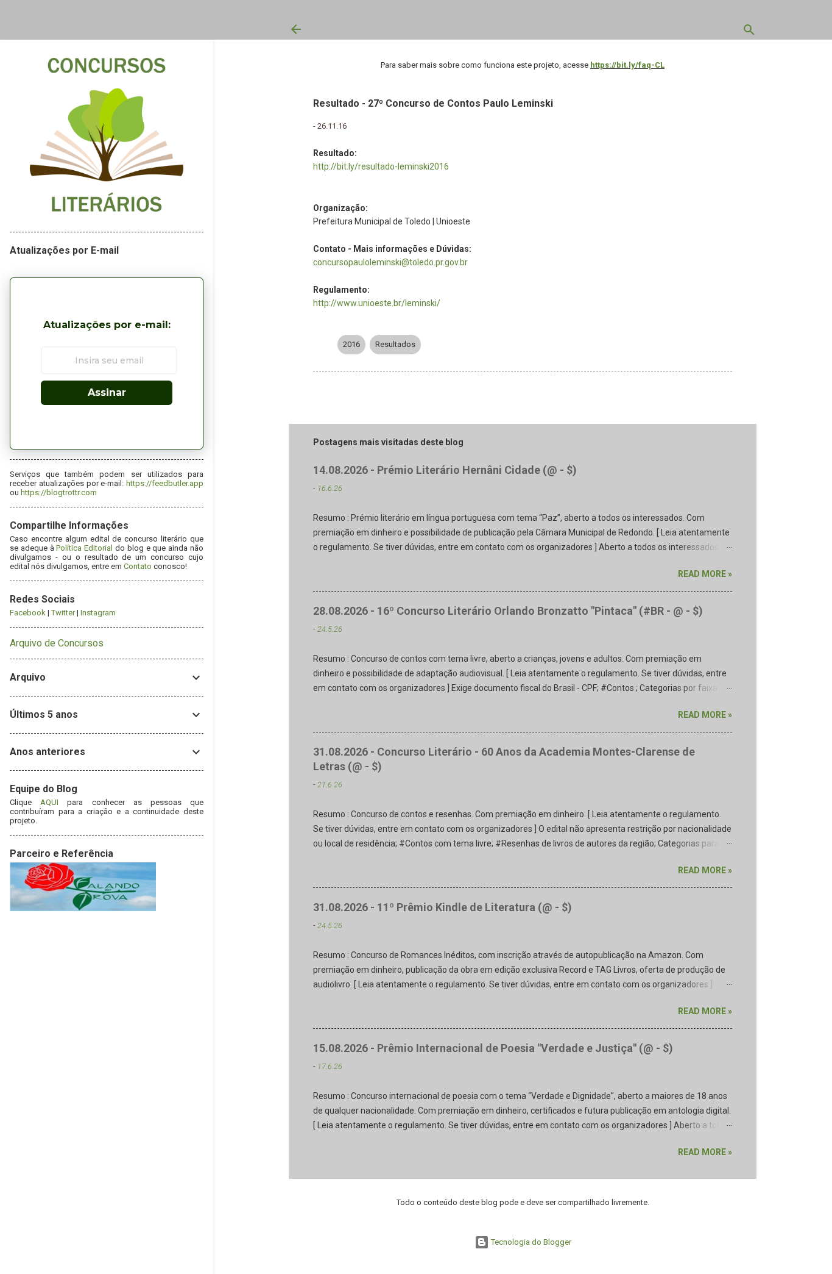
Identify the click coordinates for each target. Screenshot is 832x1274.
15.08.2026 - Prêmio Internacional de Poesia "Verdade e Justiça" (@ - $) (493, 1048)
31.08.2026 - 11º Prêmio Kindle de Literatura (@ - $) (442, 907)
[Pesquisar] (749, 32)
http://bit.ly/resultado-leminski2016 (381, 166)
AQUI (49, 802)
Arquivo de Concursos (57, 643)
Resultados (395, 344)
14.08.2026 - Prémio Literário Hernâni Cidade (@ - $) (445, 469)
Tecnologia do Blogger (530, 1242)
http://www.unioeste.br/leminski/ (376, 303)
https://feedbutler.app (164, 483)
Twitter (63, 612)
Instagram (98, 612)
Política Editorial (84, 548)
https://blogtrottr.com (59, 492)
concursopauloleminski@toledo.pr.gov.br (390, 262)
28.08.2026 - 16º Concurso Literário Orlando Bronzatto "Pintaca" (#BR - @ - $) (508, 610)
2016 (351, 344)
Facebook (28, 612)
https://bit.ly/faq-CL (627, 65)
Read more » (705, 574)
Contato (138, 566)
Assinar (107, 392)
